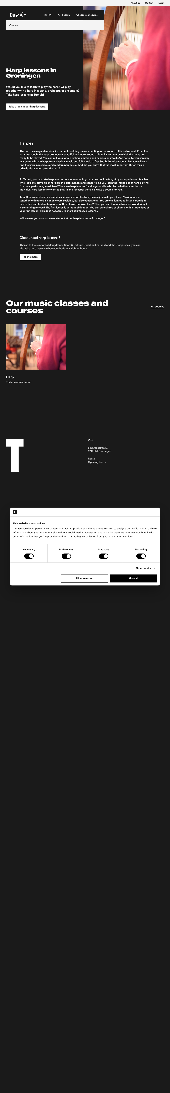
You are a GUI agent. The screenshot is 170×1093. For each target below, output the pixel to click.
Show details (143, 568)
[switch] (66, 556)
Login (161, 3)
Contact (149, 3)
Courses (13, 25)
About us (135, 3)
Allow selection (84, 578)
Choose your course (87, 15)
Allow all (133, 578)
